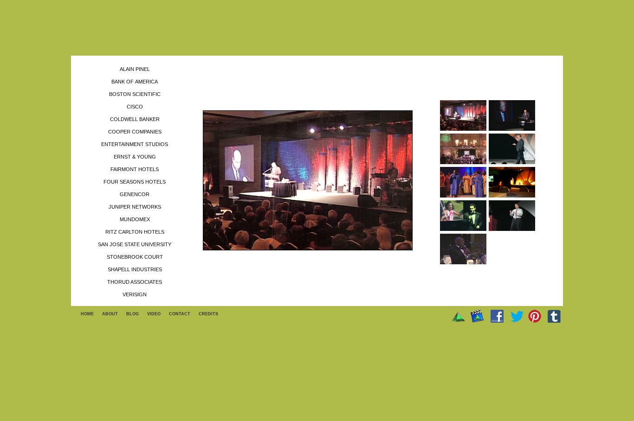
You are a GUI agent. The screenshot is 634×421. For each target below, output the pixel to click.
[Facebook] (497, 316)
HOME (87, 314)
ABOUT (110, 314)
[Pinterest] (535, 316)
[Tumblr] (554, 316)
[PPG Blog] (459, 317)
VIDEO (154, 314)
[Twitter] (517, 316)
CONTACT (179, 314)
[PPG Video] (477, 316)
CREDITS (208, 314)
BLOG (132, 314)
